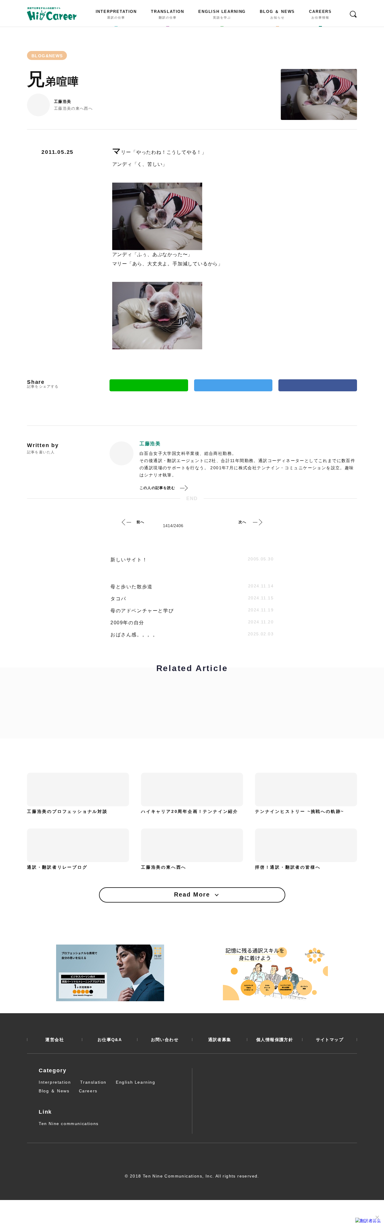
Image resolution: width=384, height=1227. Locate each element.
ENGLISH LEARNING (222, 14)
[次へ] (257, 522)
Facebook (317, 385)
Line (149, 385)
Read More (192, 894)
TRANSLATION (167, 14)
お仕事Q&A (110, 1039)
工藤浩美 (62, 101)
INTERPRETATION (116, 14)
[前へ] (126, 522)
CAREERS (320, 14)
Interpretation (55, 1082)
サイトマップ (330, 1039)
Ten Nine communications (69, 1123)
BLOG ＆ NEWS (277, 14)
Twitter (233, 385)
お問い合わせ (164, 1039)
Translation (93, 1082)
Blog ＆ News (54, 1090)
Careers (88, 1090)
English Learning (135, 1082)
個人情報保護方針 (274, 1039)
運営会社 (54, 1039)
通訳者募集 (219, 1039)
